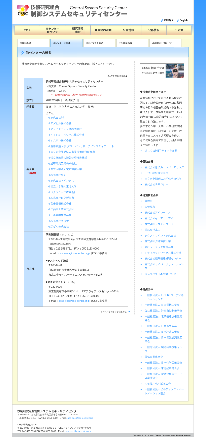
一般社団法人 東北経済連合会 (162, 368)
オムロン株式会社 (60, 140)
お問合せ (167, 20)
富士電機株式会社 (60, 203)
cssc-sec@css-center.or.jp (74, 253)
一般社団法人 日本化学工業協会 (163, 362)
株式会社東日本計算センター (162, 273)
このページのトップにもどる (114, 312)
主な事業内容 (125, 43)
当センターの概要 (61, 43)
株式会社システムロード (159, 224)
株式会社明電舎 (59, 220)
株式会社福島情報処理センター (163, 258)
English (182, 20)
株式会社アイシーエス (158, 212)
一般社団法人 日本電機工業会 (162, 304)
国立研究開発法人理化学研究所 (163, 178)
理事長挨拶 (25, 43)
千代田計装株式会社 (156, 172)
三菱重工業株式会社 (62, 209)
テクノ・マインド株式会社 (160, 235)
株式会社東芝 (58, 174)
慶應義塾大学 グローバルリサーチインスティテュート (82, 146)
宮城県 (148, 201)
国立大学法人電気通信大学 (66, 169)
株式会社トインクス (62, 180)
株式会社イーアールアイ (159, 218)
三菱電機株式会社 (60, 215)
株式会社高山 (152, 229)
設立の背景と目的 (94, 43)
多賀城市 (150, 206)
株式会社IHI (57, 117)
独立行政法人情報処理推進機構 (68, 157)
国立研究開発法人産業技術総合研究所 (72, 151)
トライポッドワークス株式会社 (163, 252)
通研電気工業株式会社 (63, 163)
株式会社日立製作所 (62, 197)
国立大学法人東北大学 (63, 186)
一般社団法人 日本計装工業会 (162, 331)
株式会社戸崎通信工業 (158, 241)
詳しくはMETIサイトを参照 (161, 150)
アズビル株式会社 (60, 123)
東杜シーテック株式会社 (159, 247)
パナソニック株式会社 (63, 192)
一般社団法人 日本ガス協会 (161, 326)
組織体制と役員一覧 (162, 43)
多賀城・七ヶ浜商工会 (158, 383)
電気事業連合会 (154, 356)
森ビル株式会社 (59, 226)
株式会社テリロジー (156, 184)
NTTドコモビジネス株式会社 (67, 134)
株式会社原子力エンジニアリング (164, 167)
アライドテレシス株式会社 (66, 128)
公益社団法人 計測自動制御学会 (163, 310)
